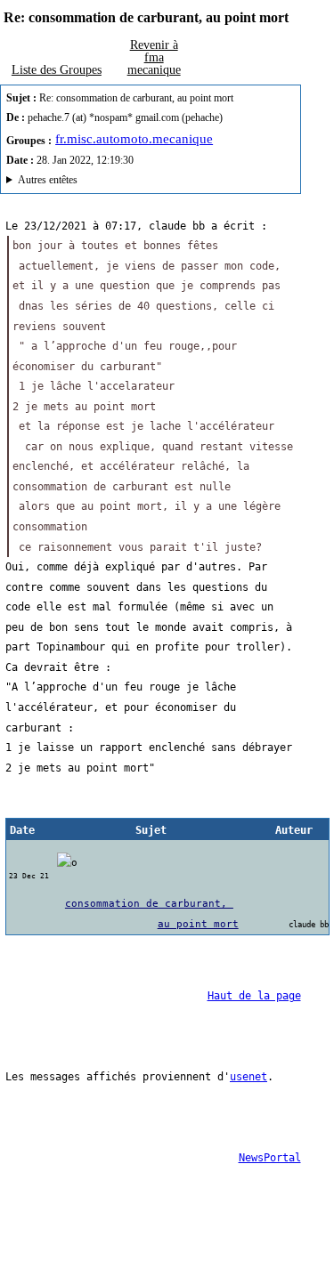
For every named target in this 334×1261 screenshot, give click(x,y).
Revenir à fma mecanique (154, 57)
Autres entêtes (47, 180)
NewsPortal (270, 1158)
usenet (248, 1077)
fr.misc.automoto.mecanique (134, 139)
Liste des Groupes (57, 69)
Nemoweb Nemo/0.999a (138, 182)
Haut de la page (254, 996)
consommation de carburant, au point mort (152, 913)
